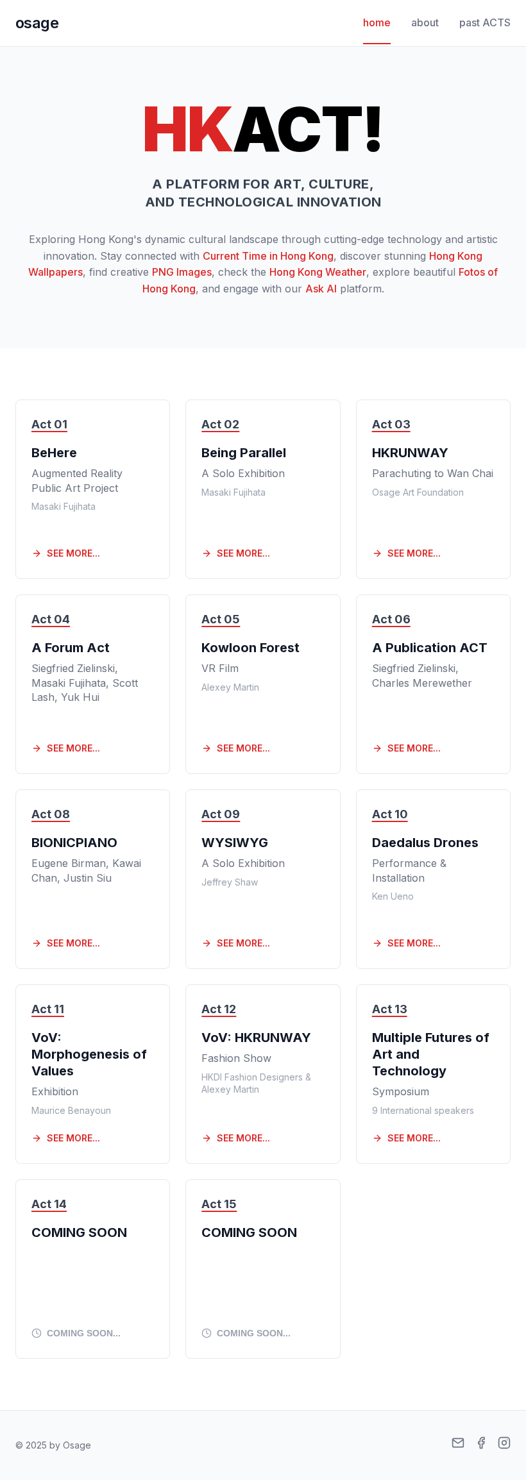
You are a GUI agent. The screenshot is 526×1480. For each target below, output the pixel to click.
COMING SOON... (84, 1333)
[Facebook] (481, 1445)
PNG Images (182, 271)
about (425, 22)
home (377, 22)
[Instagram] (504, 1445)
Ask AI (321, 288)
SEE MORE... (73, 553)
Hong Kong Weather (317, 271)
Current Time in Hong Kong (268, 255)
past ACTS (485, 22)
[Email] (458, 1445)
